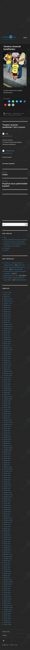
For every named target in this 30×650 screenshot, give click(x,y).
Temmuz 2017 (8, 422)
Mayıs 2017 (7, 426)
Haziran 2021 (8, 328)
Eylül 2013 (7, 516)
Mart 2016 (7, 456)
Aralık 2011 (7, 548)
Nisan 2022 (7, 307)
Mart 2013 (7, 528)
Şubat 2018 (7, 407)
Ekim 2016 (7, 441)
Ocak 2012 (7, 545)
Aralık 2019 (7, 362)
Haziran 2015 (8, 471)
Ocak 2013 (7, 533)
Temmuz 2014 (8, 494)
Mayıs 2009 (7, 611)
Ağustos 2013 (8, 518)
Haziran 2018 (8, 399)
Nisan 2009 (7, 614)
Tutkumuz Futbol (20, 280)
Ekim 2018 (7, 392)
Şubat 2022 (7, 311)
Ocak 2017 (7, 435)
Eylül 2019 (7, 369)
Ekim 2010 (7, 575)
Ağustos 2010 (8, 579)
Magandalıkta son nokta (11, 275)
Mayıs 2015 (7, 473)
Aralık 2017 (7, 411)
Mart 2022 (7, 309)
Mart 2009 (7, 616)
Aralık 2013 (7, 509)
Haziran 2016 (8, 450)
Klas (5, 237)
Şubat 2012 (7, 543)
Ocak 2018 (7, 409)
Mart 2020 (7, 356)
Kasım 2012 (7, 537)
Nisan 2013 (7, 526)
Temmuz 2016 (8, 448)
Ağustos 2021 (8, 324)
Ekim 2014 (7, 488)
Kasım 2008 (7, 624)
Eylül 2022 (7, 296)
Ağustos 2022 (8, 299)
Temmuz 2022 (8, 301)
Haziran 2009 (8, 609)
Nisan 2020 (7, 354)
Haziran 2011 (8, 558)
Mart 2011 (7, 565)
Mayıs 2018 (7, 401)
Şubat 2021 (7, 337)
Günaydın (7, 248)
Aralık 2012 (7, 535)
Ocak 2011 (7, 569)
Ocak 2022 (7, 313)
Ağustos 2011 (8, 554)
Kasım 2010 (7, 573)
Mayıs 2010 (7, 586)
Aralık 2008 (7, 622)
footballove (8, 113)
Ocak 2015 (7, 482)
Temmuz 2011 (8, 556)
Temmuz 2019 (8, 373)
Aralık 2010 (7, 571)
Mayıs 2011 (7, 560)
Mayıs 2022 (7, 305)
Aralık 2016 (7, 437)
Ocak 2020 (7, 360)
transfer (19, 115)
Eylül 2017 (7, 418)
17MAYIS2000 (10, 151)
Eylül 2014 (7, 490)
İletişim (4, 635)
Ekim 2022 (7, 294)
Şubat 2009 (7, 618)
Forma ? (6, 250)
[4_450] (15, 70)
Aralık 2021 (7, 316)
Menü (25, 37)
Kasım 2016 (7, 439)
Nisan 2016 (7, 454)
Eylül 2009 (7, 603)
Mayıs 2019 (7, 377)
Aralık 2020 (7, 339)
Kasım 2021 (7, 318)
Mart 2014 (7, 503)
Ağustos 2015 (8, 467)
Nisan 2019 (7, 379)
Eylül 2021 (7, 322)
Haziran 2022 (8, 303)
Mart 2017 (7, 430)
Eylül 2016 (7, 443)
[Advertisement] (15, 18)
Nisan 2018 (7, 403)
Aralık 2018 (7, 388)
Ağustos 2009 (8, 605)
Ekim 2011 (7, 552)
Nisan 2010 (7, 588)
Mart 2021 (7, 335)
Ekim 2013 (7, 513)
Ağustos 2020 (8, 347)
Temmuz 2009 (8, 607)
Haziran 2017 (8, 424)
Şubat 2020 (7, 358)
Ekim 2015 (7, 462)
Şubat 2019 (7, 384)
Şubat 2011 (7, 567)
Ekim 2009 (7, 601)
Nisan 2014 (7, 501)
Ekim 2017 (7, 416)
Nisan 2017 (7, 428)
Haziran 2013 (8, 522)
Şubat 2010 (7, 592)
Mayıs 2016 (7, 452)
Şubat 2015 (7, 479)
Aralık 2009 (7, 596)
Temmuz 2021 (8, 326)
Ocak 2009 (7, 620)
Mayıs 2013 (7, 524)
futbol (9, 115)
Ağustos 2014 (8, 492)
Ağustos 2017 (8, 420)
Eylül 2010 (7, 577)
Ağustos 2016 (8, 445)
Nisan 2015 (7, 475)
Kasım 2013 (7, 511)
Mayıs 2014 (7, 499)
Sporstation (21, 265)
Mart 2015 (7, 477)
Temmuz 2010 (8, 582)
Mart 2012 (7, 541)
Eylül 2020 (7, 345)
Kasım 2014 (7, 486)
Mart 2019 (7, 382)
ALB (23, 113)
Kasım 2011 (7, 550)
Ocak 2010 (7, 594)
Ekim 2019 (7, 367)
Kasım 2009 (7, 599)
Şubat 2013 (7, 531)
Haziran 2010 (8, 584)
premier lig (14, 115)
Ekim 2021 (7, 320)
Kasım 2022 (7, 292)
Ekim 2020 (7, 343)
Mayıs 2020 (7, 352)
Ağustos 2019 (8, 371)
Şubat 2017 (7, 433)
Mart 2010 (7, 590)
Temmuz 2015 (8, 469)
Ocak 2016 (7, 460)
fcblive (5, 115)
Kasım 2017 (7, 413)
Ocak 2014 (7, 507)
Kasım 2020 (7, 341)
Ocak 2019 (7, 386)
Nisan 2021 (7, 333)
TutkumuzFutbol (17, 269)
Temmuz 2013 (8, 520)
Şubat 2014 (7, 505)
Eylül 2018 (7, 394)
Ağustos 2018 (8, 396)
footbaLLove (5, 645)
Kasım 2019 (7, 365)
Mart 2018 (7, 405)
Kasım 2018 (7, 390)
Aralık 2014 (7, 484)
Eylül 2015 (7, 465)
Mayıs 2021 (7, 330)
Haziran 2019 (8, 375)
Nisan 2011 (7, 562)
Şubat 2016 (7, 458)
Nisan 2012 (7, 539)
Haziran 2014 (8, 496)
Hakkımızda (6, 631)
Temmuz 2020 (8, 350)
